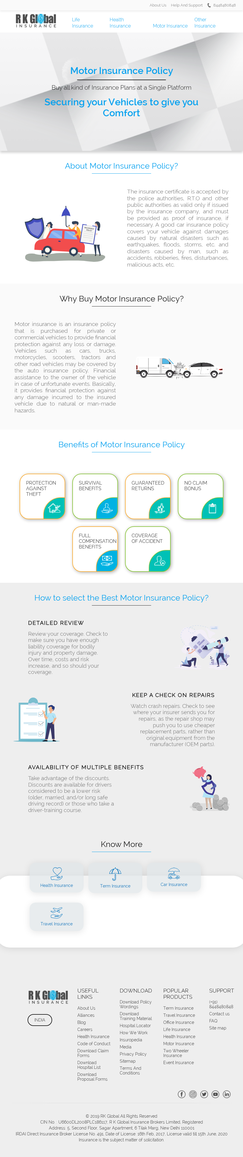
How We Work (134, 1032)
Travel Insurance (179, 1015)
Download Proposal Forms (92, 1077)
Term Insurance (178, 1008)
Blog (81, 1022)
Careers (84, 1029)
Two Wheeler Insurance (176, 1053)
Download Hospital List (88, 1065)
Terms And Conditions (130, 1070)
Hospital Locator (135, 1025)
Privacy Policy (133, 1054)
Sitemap (128, 1061)
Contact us (219, 1013)
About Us (158, 5)
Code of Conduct (93, 1043)
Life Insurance (82, 23)
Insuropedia (131, 1039)
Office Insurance (178, 1022)
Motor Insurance (170, 26)
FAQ (213, 1021)
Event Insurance (178, 1062)
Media (126, 1047)
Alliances (86, 1015)
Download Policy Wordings (136, 1004)
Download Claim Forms (93, 1053)
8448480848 (224, 5)
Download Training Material (136, 1016)
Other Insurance (204, 23)
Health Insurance (120, 23)
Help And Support (187, 5)
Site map (217, 1028)
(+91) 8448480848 (221, 1004)
